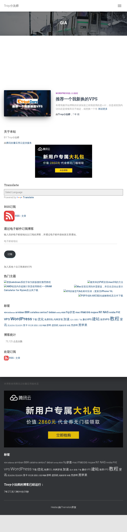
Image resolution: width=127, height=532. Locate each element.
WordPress (21, 318)
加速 (66, 319)
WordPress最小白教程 (67, 93)
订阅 (10, 254)
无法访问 (18, 325)
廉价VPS (87, 319)
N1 (100, 312)
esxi (63, 312)
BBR (27, 312)
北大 (72, 320)
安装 (76, 320)
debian (52, 312)
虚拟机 (55, 325)
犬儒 (40, 325)
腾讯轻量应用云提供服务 (19, 143)
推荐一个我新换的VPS (76, 99)
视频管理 (62, 325)
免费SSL (48, 319)
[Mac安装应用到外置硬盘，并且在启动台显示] (98, 287)
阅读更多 (102, 109)
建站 (96, 319)
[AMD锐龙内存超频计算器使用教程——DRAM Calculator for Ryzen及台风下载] (33, 288)
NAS (106, 312)
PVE (118, 312)
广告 (80, 320)
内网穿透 (58, 319)
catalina (34, 312)
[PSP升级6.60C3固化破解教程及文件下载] (100, 296)
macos (85, 312)
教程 (114, 318)
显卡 (25, 325)
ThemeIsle (66, 507)
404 (5, 313)
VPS (7, 319)
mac (77, 312)
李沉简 (31, 325)
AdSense (11, 313)
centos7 (43, 312)
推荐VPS (104, 319)
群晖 (48, 325)
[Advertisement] (63, 60)
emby (58, 313)
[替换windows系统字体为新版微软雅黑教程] (27, 282)
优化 (41, 319)
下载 (34, 319)
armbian (19, 312)
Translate (28, 197)
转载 (68, 325)
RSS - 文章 (20, 216)
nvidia (112, 312)
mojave (94, 312)
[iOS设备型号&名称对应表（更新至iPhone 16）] (89, 291)
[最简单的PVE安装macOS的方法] (105, 282)
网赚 (44, 325)
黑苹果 (82, 325)
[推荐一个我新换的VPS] (27, 103)
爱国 (36, 325)
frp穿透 (70, 312)
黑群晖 (74, 325)
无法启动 (11, 325)
